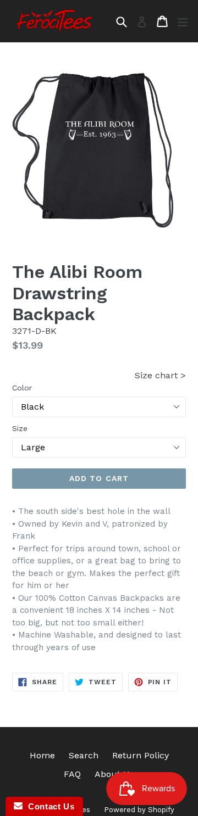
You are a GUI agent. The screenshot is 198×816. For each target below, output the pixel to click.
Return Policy (140, 755)
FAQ (72, 774)
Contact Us (48, 806)
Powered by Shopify (139, 810)
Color (22, 387)
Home (42, 755)
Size (20, 428)
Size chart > (160, 375)
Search (83, 755)
